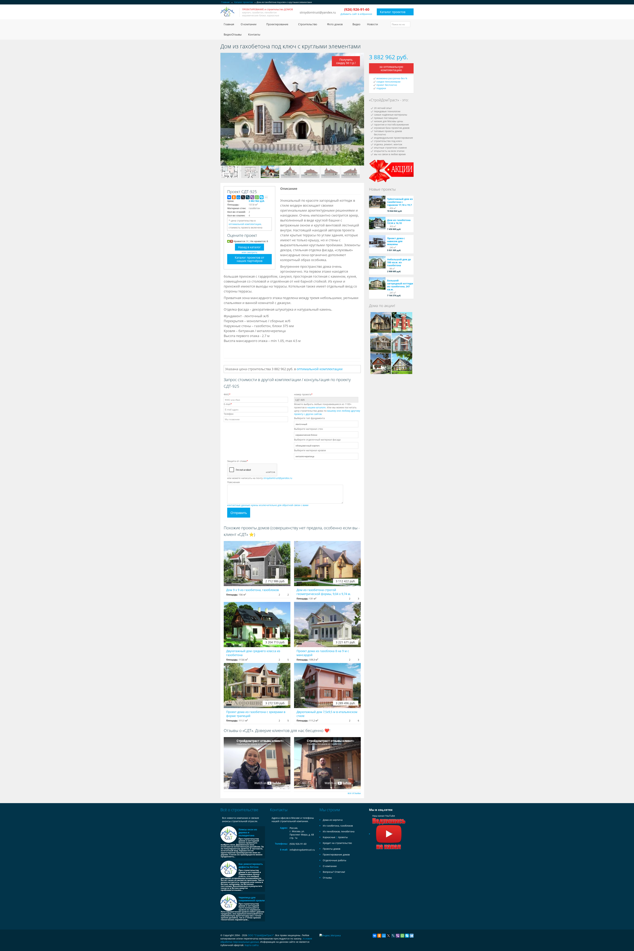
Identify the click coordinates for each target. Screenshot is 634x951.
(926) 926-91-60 (298, 843)
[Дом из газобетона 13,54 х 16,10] (377, 223)
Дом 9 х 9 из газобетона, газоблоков (252, 590)
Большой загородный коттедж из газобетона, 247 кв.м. (400, 285)
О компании (330, 866)
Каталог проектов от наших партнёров (249, 259)
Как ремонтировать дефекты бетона (251, 865)
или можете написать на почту (259, 478)
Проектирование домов (336, 854)
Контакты (254, 34)
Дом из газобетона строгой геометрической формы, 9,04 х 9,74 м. (324, 592)
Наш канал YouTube (383, 815)
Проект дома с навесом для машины (396, 241)
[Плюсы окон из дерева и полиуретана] (228, 834)
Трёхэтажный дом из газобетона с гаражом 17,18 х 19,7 (400, 201)
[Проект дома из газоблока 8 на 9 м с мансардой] (327, 624)
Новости (372, 24)
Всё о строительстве (239, 809)
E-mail (228, 404)
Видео (356, 24)
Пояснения (233, 482)
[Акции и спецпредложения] (391, 170)
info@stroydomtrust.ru (302, 849)
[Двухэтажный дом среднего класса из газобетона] (257, 624)
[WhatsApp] (257, 197)
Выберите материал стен (308, 428)
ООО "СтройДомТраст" (261, 935)
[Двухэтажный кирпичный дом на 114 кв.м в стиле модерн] (402, 342)
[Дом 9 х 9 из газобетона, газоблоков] (257, 563)
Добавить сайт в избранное (356, 14)
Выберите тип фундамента (309, 418)
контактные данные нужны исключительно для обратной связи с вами (267, 505)
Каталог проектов (392, 12)
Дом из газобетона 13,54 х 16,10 (398, 222)
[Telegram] (412, 936)
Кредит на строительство (337, 843)
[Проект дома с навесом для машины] (377, 241)
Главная (229, 24)
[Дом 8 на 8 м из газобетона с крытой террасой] (380, 342)
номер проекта (303, 394)
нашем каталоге (316, 407)
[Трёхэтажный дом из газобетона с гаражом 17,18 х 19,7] (377, 202)
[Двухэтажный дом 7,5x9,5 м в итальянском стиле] (327, 685)
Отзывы (327, 877)
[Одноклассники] (234, 197)
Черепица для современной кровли (252, 899)
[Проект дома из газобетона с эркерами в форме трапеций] (257, 685)
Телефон (228, 413)
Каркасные (329, 837)
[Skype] (262, 197)
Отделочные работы (334, 860)
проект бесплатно (386, 84)
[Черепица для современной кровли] (228, 902)
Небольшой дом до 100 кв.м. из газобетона (399, 262)
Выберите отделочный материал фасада (317, 439)
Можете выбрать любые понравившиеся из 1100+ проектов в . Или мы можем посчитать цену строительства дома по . (327, 409)
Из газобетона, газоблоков (338, 825)
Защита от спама (237, 461)
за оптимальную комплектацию (391, 68)
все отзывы (354, 793)
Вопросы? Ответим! (334, 871)
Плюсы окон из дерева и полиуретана (248, 832)
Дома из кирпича (333, 819)
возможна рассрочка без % (391, 78)
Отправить (238, 512)
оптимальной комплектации (245, 224)
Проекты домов (331, 848)
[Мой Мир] (238, 197)
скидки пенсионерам (388, 81)
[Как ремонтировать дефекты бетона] (228, 869)
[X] (243, 197)
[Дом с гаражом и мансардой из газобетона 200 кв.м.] (402, 363)
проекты (343, 837)
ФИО (227, 394)
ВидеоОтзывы (233, 34)
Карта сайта (252, 945)
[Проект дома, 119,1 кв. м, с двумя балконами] (380, 322)
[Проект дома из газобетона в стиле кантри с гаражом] (380, 363)
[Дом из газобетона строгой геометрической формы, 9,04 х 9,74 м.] (327, 563)
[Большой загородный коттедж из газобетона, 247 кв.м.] (377, 283)
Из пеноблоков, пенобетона (338, 831)
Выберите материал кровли (310, 450)
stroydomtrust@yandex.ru (318, 12)
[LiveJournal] (248, 197)
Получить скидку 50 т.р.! (346, 61)
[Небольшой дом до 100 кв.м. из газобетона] (377, 262)
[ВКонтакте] (229, 197)
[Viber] (252, 197)
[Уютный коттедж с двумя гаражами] (402, 322)
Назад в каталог (249, 247)
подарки (381, 88)
